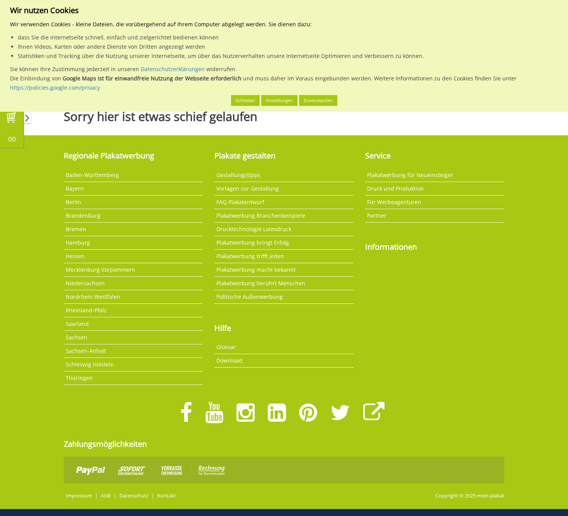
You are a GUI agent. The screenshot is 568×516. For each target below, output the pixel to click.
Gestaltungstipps (238, 175)
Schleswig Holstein (90, 364)
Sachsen (76, 337)
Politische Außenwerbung (249, 296)
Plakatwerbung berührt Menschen (260, 283)
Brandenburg (83, 215)
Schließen (245, 100)
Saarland (77, 323)
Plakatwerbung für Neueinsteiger (410, 175)
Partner (376, 215)
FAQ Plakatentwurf (240, 202)
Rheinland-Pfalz (86, 310)
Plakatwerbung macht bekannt (256, 269)
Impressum (79, 495)
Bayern (75, 188)
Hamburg (78, 242)
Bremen (76, 229)
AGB (106, 495)
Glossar (226, 347)
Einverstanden (318, 100)
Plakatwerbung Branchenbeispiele (260, 215)
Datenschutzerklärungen (173, 69)
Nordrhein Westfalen (93, 296)
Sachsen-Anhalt (86, 350)
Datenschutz (133, 495)
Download (229, 360)
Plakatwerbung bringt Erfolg (252, 242)
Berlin (73, 202)
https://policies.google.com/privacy (55, 87)
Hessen (75, 256)
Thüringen (79, 377)
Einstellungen (279, 100)
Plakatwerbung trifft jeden (250, 256)
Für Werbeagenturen (394, 202)
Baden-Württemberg (92, 175)
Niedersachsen (85, 283)
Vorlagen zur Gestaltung (247, 188)
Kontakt (166, 495)
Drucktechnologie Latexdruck (253, 229)
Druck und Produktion (395, 188)
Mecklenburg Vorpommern (100, 269)
